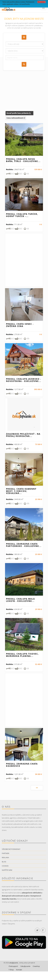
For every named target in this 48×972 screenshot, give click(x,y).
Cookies (5, 866)
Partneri (5, 853)
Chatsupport (13, 966)
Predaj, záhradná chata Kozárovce (22, 764)
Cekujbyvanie (25, 966)
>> (37, 788)
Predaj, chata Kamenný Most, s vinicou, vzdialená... (21, 491)
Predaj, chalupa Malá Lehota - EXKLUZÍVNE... (20, 599)
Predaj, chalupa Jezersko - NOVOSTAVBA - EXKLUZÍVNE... (23, 380)
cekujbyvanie (13, 963)
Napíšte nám (7, 870)
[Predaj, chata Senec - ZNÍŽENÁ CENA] (24, 304)
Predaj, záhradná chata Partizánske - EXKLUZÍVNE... (23, 545)
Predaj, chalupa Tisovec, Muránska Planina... (22, 654)
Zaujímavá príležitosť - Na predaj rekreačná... (23, 435)
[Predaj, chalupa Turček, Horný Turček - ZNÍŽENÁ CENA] (24, 194)
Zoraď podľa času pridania (18, 113)
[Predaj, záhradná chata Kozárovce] (24, 744)
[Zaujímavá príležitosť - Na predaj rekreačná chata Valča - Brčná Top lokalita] (24, 414)
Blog (4, 862)
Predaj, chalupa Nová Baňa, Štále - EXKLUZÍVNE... (23, 160)
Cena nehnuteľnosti (15, 118)
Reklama (5, 857)
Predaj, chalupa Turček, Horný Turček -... (22, 215)
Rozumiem (41, 2)
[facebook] (43, 930)
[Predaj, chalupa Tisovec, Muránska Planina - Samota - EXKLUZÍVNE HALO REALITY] (24, 634)
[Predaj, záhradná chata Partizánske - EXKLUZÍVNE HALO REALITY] (24, 524)
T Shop (11, 970)
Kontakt (19, 970)
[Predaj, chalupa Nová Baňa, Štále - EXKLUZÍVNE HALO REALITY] (24, 139)
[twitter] (37, 930)
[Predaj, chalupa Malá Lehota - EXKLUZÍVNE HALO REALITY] (24, 579)
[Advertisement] (24, 81)
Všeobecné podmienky (11, 849)
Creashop (36, 966)
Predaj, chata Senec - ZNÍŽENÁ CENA (20, 325)
